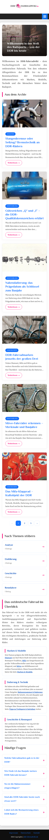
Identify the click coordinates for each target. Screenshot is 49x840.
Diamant (8, 658)
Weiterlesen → (14, 163)
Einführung (12, 206)
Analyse (10, 134)
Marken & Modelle (24, 672)
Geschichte (12, 350)
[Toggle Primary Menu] (45, 16)
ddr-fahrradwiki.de (31, 837)
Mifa (24, 660)
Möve (19, 666)
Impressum (13, 833)
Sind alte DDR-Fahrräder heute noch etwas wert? (22, 799)
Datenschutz (26, 833)
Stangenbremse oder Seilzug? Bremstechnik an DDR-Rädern (22, 142)
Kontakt (37, 833)
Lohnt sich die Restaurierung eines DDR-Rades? (21, 812)
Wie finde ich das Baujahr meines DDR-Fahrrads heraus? (20, 773)
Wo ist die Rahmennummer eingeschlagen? (17, 786)
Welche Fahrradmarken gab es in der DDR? (21, 760)
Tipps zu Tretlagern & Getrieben (22, 709)
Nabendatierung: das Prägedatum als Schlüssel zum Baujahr (22, 286)
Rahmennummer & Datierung (30, 692)
